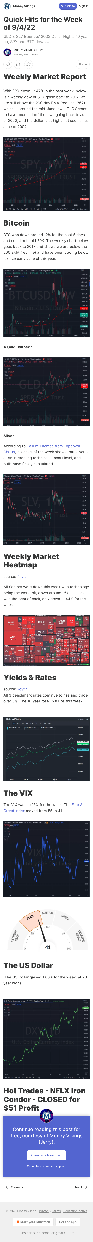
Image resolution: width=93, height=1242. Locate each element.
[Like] (7, 64)
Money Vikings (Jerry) (29, 50)
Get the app (68, 1222)
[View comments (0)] (18, 64)
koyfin (22, 689)
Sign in (84, 6)
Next (78, 1187)
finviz (21, 576)
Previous (17, 1187)
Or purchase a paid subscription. (46, 1166)
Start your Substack (35, 1222)
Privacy (44, 1211)
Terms (56, 1211)
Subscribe (68, 6)
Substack (25, 1233)
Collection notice (75, 1211)
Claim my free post (46, 1155)
